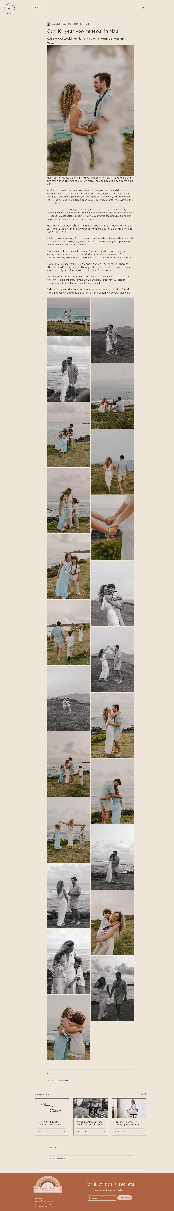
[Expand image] (68, 317)
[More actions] (133, 24)
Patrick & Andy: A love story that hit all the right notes (90, 1123)
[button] (143, 8)
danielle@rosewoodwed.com (45, 1201)
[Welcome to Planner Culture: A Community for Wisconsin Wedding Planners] (52, 1108)
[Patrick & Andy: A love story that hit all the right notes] (91, 1108)
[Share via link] (54, 1073)
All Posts (38, 8)
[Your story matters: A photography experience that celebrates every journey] (129, 1108)
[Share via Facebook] (48, 1073)
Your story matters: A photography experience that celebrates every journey (127, 1123)
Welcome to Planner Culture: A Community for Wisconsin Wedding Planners (52, 1123)
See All (143, 1094)
